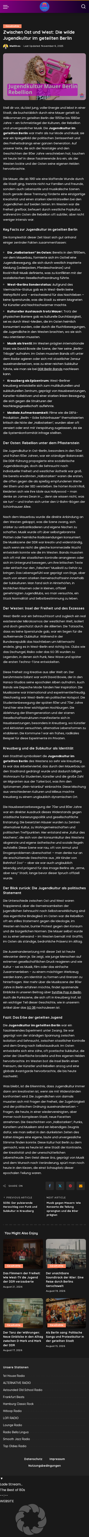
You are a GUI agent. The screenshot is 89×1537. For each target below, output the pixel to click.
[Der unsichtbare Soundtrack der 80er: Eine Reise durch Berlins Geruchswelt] (66, 1254)
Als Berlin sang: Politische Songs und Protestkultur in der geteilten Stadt (65, 1337)
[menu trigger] (7, 6)
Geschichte (12, 26)
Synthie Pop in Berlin (66, 992)
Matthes (15, 46)
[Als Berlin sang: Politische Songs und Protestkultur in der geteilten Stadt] (66, 1313)
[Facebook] (50, 1186)
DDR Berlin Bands (50, 369)
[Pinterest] (70, 1186)
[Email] (81, 1186)
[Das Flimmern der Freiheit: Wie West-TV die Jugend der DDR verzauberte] (23, 1254)
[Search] (83, 6)
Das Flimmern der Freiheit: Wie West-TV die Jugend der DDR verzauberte (22, 1277)
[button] (44, 1520)
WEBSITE (7, 1501)
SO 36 (31, 1008)
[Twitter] (60, 1186)
